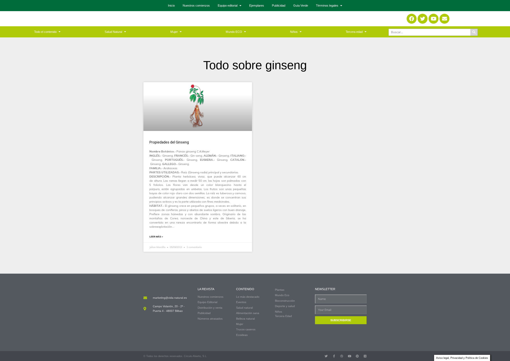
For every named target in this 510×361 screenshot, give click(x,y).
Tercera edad (354, 31)
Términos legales (327, 5)
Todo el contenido (45, 31)
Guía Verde (300, 5)
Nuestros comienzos (196, 5)
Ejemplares (256, 5)
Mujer (174, 31)
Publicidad (278, 5)
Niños (294, 31)
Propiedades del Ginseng (169, 142)
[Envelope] (444, 19)
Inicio (171, 5)
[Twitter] (423, 19)
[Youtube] (433, 19)
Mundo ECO (234, 31)
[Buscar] (474, 32)
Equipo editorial (227, 5)
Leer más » (156, 236)
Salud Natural (113, 31)
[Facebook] (412, 19)
